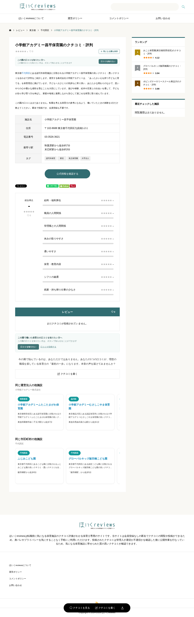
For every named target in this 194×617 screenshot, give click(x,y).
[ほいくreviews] (37, 7)
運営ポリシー (75, 18)
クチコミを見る (80, 608)
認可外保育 (50, 158)
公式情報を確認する (67, 173)
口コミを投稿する (48, 347)
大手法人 (85, 158)
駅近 (62, 158)
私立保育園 (73, 158)
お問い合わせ (163, 18)
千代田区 (26, 73)
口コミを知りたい (108, 61)
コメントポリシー (119, 18)
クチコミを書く (105, 608)
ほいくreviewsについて (31, 18)
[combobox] (145, 7)
